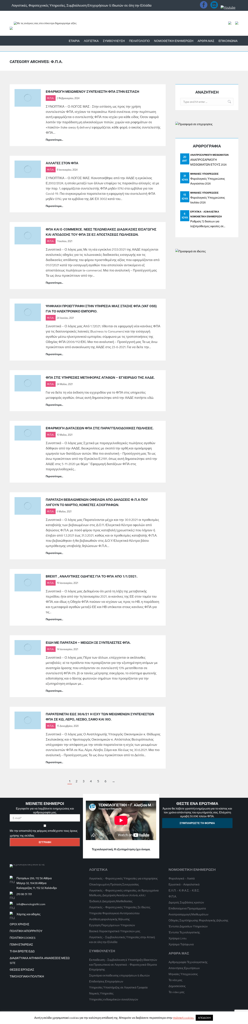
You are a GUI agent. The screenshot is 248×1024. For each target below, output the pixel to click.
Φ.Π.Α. (50, 98)
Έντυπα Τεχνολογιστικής (184, 932)
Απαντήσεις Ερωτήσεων (184, 968)
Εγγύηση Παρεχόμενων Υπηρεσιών (112, 925)
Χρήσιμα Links (178, 938)
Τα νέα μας (175, 980)
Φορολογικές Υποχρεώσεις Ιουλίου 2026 (207, 200)
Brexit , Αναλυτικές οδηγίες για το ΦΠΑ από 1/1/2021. (92, 576)
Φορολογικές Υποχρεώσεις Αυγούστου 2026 (207, 181)
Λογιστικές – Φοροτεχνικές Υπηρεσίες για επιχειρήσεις (123, 878)
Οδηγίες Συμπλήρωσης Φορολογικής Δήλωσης (198, 920)
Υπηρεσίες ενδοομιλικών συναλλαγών (113, 999)
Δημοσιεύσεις (177, 986)
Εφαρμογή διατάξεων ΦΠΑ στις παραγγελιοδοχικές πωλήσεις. (100, 428)
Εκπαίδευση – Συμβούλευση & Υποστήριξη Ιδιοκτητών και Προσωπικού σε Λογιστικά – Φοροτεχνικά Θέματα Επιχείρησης (123, 964)
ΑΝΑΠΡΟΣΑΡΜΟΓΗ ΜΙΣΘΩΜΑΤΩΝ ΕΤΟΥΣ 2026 (208, 162)
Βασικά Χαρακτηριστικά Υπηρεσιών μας (114, 931)
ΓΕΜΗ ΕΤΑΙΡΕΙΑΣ (21, 944)
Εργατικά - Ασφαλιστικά (204, 211)
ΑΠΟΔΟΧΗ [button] (204, 1017)
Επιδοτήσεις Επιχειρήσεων (106, 981)
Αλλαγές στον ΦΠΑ (62, 163)
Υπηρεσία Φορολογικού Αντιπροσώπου (114, 913)
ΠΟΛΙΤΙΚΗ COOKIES (22, 938)
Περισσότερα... (54, 139)
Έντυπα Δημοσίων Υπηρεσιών (188, 926)
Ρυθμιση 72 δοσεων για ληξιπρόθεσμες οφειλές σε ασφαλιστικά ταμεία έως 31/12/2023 (207, 224)
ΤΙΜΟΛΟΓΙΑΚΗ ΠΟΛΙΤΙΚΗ (27, 976)
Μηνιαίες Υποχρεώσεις (204, 173)
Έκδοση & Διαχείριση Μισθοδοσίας (111, 901)
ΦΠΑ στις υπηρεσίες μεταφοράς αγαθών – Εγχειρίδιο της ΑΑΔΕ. (100, 377)
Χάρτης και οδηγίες (28, 914)
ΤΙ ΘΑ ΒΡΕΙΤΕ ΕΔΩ (22, 951)
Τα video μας (176, 992)
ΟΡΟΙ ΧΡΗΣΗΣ (19, 924)
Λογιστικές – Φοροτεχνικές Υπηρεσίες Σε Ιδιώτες (119, 907)
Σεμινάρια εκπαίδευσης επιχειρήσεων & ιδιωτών (119, 975)
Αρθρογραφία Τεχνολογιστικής (188, 962)
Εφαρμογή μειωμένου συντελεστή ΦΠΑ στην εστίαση (92, 92)
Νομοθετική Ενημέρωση (206, 216)
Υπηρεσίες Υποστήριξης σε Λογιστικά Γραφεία (118, 987)
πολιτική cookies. (183, 1018)
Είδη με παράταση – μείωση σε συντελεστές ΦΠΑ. (88, 643)
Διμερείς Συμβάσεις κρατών (186, 902)
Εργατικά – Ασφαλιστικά (184, 884)
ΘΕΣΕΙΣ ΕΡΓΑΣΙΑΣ (22, 969)
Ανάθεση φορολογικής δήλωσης (109, 919)
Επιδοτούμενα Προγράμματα (187, 908)
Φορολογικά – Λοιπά (182, 878)
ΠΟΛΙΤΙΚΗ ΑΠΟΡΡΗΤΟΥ (26, 931)
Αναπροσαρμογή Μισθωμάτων (209, 154)
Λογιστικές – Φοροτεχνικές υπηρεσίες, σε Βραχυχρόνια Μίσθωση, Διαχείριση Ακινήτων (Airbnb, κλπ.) (124, 892)
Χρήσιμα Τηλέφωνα (181, 944)
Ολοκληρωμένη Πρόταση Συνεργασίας (114, 884)
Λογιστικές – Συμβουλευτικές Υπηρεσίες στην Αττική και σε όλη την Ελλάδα (122, 939)
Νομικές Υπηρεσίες (101, 993)
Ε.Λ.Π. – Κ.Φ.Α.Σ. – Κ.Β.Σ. (184, 890)
